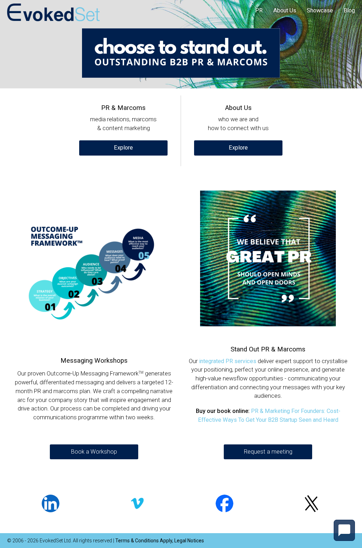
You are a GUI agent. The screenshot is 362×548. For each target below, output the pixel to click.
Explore (123, 147)
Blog (349, 10)
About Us (284, 10)
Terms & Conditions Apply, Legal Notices (159, 540)
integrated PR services (227, 361)
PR (259, 10)
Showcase (320, 10)
